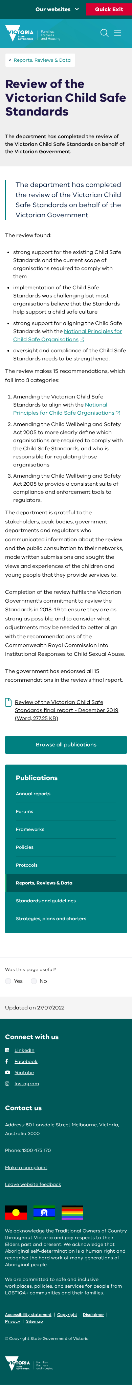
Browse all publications (66, 744)
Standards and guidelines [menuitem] (46, 901)
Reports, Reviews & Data (42, 60)
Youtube (24, 1072)
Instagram (27, 1084)
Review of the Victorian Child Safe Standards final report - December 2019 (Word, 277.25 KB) (66, 710)
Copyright (67, 1315)
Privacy (12, 1321)
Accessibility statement (28, 1315)
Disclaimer (93, 1315)
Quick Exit (109, 9)
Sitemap (34, 1321)
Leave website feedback (33, 1184)
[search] (105, 33)
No (43, 981)
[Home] (32, 33)
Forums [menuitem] (24, 811)
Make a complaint (26, 1167)
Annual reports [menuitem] (33, 794)
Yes (18, 981)
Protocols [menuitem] (27, 865)
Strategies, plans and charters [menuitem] (51, 918)
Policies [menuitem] (25, 847)
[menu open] (117, 33)
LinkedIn (25, 1050)
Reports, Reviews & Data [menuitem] (44, 883)
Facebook (26, 1061)
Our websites (53, 9)
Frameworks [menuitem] (30, 829)
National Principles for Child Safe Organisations (63, 409)
